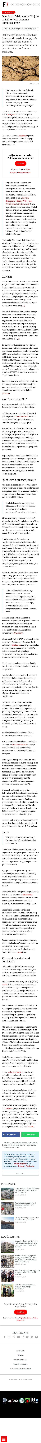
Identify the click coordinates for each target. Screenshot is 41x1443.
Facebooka (30, 1166)
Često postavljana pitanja (20, 1369)
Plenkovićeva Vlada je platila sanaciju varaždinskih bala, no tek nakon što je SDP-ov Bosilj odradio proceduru (26, 1258)
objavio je (23, 135)
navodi (5, 984)
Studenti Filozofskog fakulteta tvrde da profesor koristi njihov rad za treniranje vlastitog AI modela (26, 1244)
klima (35, 1143)
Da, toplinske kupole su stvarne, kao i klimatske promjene (27, 1218)
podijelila (11, 114)
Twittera (21, 1166)
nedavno (9, 1108)
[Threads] (31, 4)
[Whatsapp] (20, 4)
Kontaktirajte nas (20, 1360)
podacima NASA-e (15, 1072)
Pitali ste (24, 1145)
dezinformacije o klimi (23, 1143)
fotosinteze (27, 894)
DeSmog (5, 393)
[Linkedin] (32, 1337)
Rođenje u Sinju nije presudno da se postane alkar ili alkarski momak (27, 1272)
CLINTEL (7, 1143)
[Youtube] (23, 4)
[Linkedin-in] (34, 4)
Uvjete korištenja (25, 1318)
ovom (19, 952)
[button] (11, 1134)
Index (30, 1126)
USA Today (17, 633)
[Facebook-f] (12, 4)
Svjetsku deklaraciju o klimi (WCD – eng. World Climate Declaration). (19, 201)
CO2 (12, 1143)
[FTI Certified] (34, 1401)
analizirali (16, 645)
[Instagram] (16, 4)
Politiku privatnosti (24, 172)
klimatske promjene (12, 1145)
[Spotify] (38, 4)
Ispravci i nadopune (20, 1364)
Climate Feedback (21, 416)
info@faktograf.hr (20, 1164)
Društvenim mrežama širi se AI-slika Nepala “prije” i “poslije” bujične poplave (27, 1190)
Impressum (20, 1351)
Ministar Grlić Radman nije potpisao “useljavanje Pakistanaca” (25, 1287)
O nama (20, 1355)
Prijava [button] (20, 163)
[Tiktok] (27, 4)
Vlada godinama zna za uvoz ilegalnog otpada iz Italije (25, 1204)
